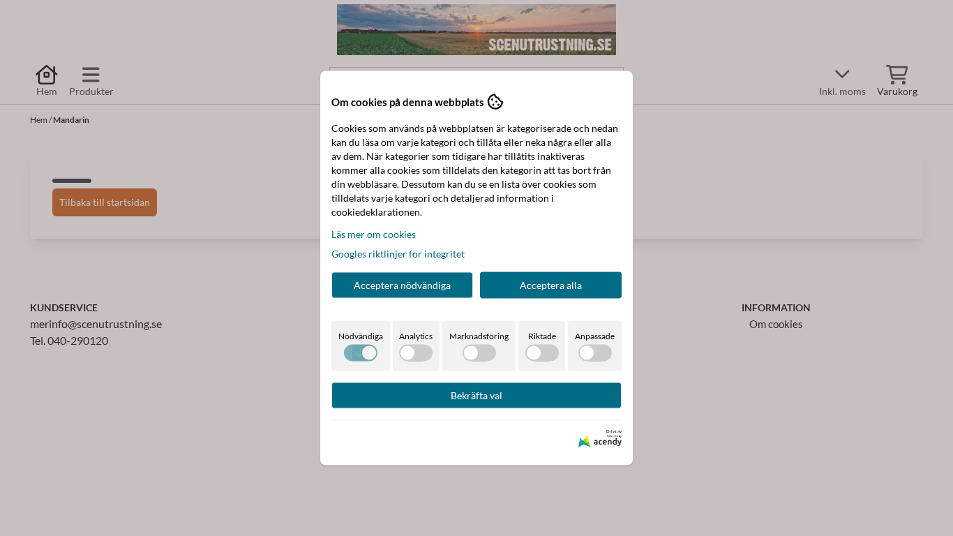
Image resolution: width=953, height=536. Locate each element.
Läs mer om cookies (373, 234)
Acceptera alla (551, 285)
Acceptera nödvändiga (402, 285)
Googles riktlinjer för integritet (398, 254)
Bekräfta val (476, 395)
